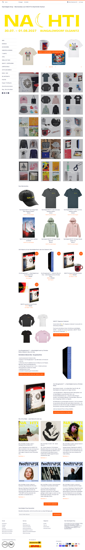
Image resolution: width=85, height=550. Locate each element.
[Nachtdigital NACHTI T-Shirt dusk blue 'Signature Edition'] (73, 198)
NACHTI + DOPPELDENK (8, 63)
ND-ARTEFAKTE (6, 76)
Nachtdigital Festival (69, 527)
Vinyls (65, 524)
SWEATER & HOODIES (7, 50)
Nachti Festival (46, 526)
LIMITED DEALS (5, 66)
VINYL (3, 56)
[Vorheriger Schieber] (46, 66)
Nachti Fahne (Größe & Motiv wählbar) (29, 239)
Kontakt (44, 523)
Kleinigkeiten (76, 525)
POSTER (4, 79)
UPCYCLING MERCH (7, 70)
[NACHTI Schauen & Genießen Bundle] (73, 262)
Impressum (25, 523)
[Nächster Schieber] (55, 66)
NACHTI (75, 527)
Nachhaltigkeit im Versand (27, 529)
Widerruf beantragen (26, 533)
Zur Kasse (81, 2)
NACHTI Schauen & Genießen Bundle (73, 273)
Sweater (77, 523)
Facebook (4, 528)
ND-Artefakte (72, 524)
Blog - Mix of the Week (7, 89)
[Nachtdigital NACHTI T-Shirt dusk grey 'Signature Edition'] (51, 198)
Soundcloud (4, 523)
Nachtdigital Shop (12, 539)
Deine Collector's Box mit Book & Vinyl (32, 374)
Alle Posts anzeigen (51, 504)
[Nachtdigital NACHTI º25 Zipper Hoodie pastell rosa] (73, 227)
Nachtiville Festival (47, 528)
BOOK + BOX (5, 73)
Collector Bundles (51, 52)
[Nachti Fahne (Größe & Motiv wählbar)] (29, 227)
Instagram (4, 525)
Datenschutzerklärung (27, 528)
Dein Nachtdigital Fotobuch (63, 412)
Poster (68, 524)
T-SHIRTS (4, 53)
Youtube (3, 526)
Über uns (45, 525)
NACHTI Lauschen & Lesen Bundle (29, 304)
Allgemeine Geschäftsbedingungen (29, 531)
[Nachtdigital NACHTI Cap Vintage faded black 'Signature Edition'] (29, 198)
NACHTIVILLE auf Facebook (7, 531)
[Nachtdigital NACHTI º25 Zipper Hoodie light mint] (51, 227)
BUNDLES (4, 43)
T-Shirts (80, 523)
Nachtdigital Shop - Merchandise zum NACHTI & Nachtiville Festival (23, 7)
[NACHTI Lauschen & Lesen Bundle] (29, 292)
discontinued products (7, 86)
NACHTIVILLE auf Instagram (7, 529)
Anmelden (26, 2)
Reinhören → (22, 456)
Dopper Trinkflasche (7, 83)
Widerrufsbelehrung (26, 525)
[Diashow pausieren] (81, 66)
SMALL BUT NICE (6, 60)
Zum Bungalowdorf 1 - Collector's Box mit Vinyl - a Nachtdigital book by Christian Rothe (51, 275)
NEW (3, 40)
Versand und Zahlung (27, 526)
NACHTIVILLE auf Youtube (7, 533)
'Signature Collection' (61, 334)
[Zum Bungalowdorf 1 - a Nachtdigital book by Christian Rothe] (29, 262)
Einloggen (21, 2)
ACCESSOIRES (5, 47)
